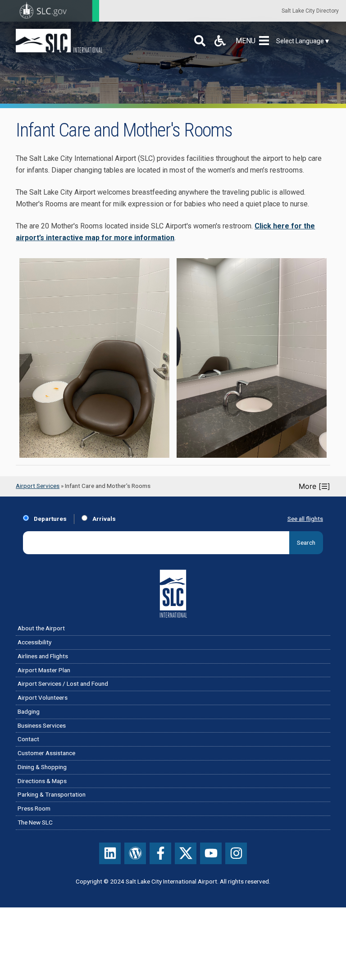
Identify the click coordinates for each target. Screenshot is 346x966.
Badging (29, 711)
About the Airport (41, 628)
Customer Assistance (46, 752)
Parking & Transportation (52, 794)
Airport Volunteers (43, 697)
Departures (49, 518)
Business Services (42, 725)
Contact (28, 739)
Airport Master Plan (44, 670)
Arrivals (103, 518)
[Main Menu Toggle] (266, 41)
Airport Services (37, 485)
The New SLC (35, 822)
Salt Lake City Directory (310, 11)
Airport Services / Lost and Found (63, 683)
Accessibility (34, 642)
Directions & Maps (42, 780)
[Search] (200, 41)
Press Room (34, 808)
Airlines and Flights (43, 656)
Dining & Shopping (42, 766)
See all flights (305, 518)
